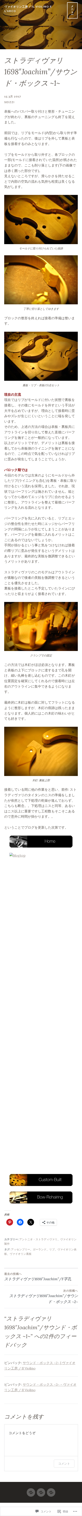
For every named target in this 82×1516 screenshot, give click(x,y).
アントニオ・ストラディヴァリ (38, 1239)
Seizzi (9, 102)
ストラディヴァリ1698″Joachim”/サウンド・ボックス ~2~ (43, 1296)
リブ (52, 1249)
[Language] (51, 1490)
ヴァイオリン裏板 (21, 1254)
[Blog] (31, 1490)
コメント (64, 1463)
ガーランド (39, 1249)
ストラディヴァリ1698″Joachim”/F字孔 (37, 1276)
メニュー (72, 10)
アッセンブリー (20, 1249)
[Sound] (41, 1490)
